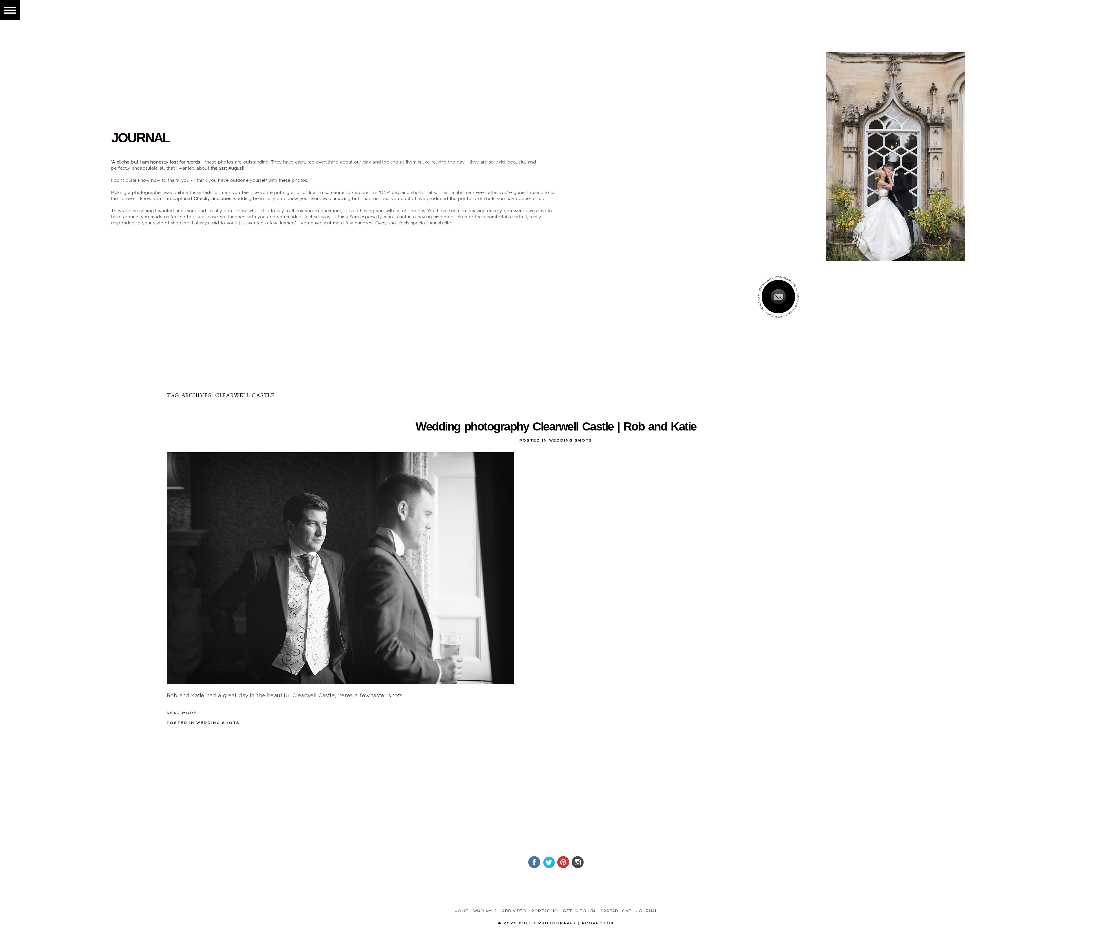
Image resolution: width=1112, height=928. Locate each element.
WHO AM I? (485, 911)
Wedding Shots (570, 440)
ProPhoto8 (598, 923)
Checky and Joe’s (212, 198)
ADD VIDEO (514, 911)
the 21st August (227, 168)
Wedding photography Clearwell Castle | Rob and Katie (556, 426)
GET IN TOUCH (579, 911)
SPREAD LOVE (616, 911)
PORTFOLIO (544, 911)
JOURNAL (646, 911)
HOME (461, 911)
